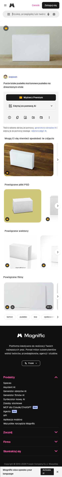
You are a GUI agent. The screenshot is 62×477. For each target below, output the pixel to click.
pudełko (23, 317)
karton (10, 317)
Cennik (36, 5)
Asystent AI (9, 387)
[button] (31, 363)
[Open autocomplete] (7, 14)
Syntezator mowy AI (14, 399)
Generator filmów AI (13, 395)
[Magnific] (31, 336)
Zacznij (7, 432)
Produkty (9, 377)
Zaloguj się (51, 5)
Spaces (7, 383)
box (35, 317)
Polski (31, 363)
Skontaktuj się (12, 451)
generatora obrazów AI (45, 128)
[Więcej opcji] (49, 117)
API (5, 415)
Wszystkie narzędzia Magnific (19, 423)
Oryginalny (23, 28)
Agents (9, 411)
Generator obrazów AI (14, 391)
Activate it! (47, 472)
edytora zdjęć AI (38, 131)
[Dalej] (58, 159)
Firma (6, 441)
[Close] (57, 472)
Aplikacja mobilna (12, 419)
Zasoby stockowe (12, 403)
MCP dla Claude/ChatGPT (20, 407)
